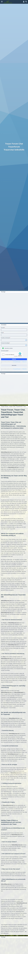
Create (14, 359)
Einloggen (14, 365)
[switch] (2, 348)
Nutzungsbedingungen (17, 361)
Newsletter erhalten (9, 348)
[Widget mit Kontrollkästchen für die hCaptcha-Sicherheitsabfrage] (12, 354)
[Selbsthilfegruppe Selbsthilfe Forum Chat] (13, 1)
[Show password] (25, 340)
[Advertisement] (14, 308)
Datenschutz (24, 361)
